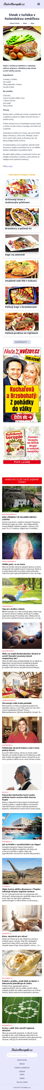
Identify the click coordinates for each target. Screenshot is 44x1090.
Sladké (22, 1078)
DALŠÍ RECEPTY (21, 342)
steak (10, 166)
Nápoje (22, 1064)
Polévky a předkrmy (22, 1067)
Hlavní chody (14, 23)
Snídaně (22, 1071)
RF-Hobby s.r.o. (26, 1087)
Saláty (22, 1074)
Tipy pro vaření (22, 1082)
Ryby (32, 23)
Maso (25, 23)
